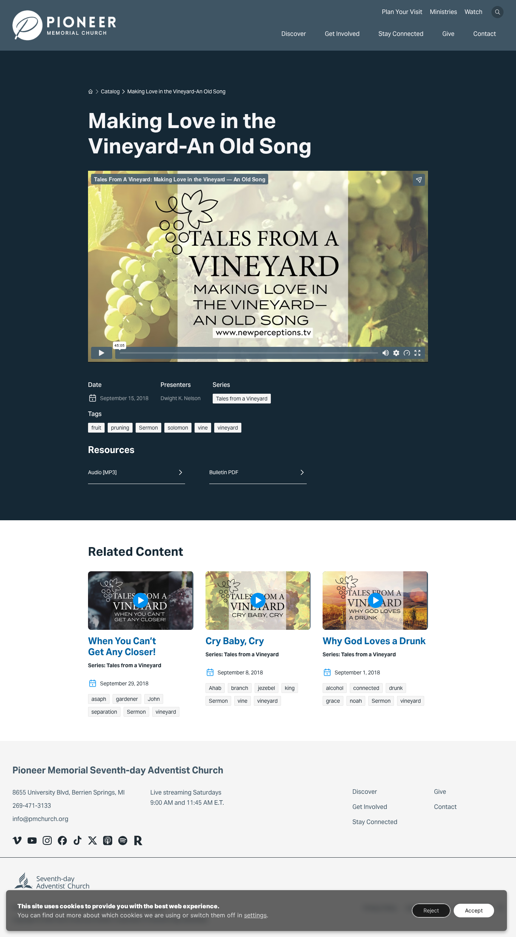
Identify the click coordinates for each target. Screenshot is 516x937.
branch (239, 688)
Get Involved (342, 34)
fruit (96, 427)
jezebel (266, 688)
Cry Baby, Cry (234, 641)
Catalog (110, 91)
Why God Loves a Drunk (374, 641)
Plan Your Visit (402, 12)
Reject (431, 910)
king (290, 688)
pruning (120, 427)
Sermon (148, 427)
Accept (474, 910)
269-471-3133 (31, 806)
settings (255, 915)
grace (333, 700)
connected (366, 688)
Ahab (215, 688)
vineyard (228, 427)
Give (448, 34)
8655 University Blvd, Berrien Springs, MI (69, 792)
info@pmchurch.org (40, 819)
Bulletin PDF (223, 472)
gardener (127, 699)
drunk (396, 688)
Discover (293, 34)
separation (104, 711)
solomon (178, 427)
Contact (484, 34)
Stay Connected (401, 34)
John (154, 699)
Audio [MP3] (102, 472)
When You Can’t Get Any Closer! (122, 647)
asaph (98, 699)
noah (356, 700)
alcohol (334, 688)
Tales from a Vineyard (241, 398)
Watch (473, 12)
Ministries (443, 12)
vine (203, 427)
